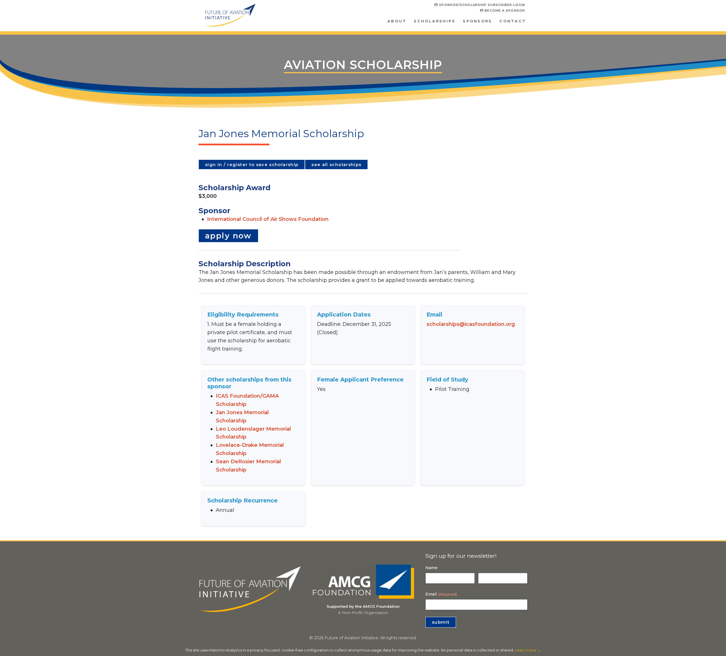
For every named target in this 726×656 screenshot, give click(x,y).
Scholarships (434, 21)
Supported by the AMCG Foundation (363, 606)
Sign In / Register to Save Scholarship (251, 164)
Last (482, 588)
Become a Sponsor (504, 10)
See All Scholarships (336, 164)
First (429, 588)
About (396, 21)
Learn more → (528, 650)
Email (441, 594)
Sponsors (477, 21)
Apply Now (228, 235)
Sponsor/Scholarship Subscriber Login (481, 5)
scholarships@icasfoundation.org (471, 324)
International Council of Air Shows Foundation (268, 219)
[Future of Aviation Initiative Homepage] (230, 24)
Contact (512, 21)
